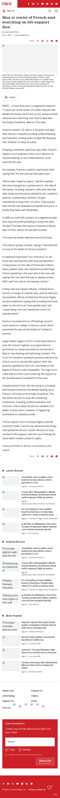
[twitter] (38, 3)
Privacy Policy (36, 755)
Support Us (8, 701)
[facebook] (28, 3)
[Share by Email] (52, 40)
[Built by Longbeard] (55, 794)
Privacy (31, 789)
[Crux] (7, 3)
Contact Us (36, 691)
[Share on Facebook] (38, 40)
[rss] (52, 3)
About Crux (8, 691)
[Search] (49, 10)
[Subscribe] (56, 3)
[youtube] (42, 3)
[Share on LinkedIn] (42, 40)
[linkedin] (33, 3)
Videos (34, 696)
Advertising (8, 696)
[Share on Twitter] (47, 40)
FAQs (34, 701)
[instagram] (47, 3)
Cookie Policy (41, 789)
